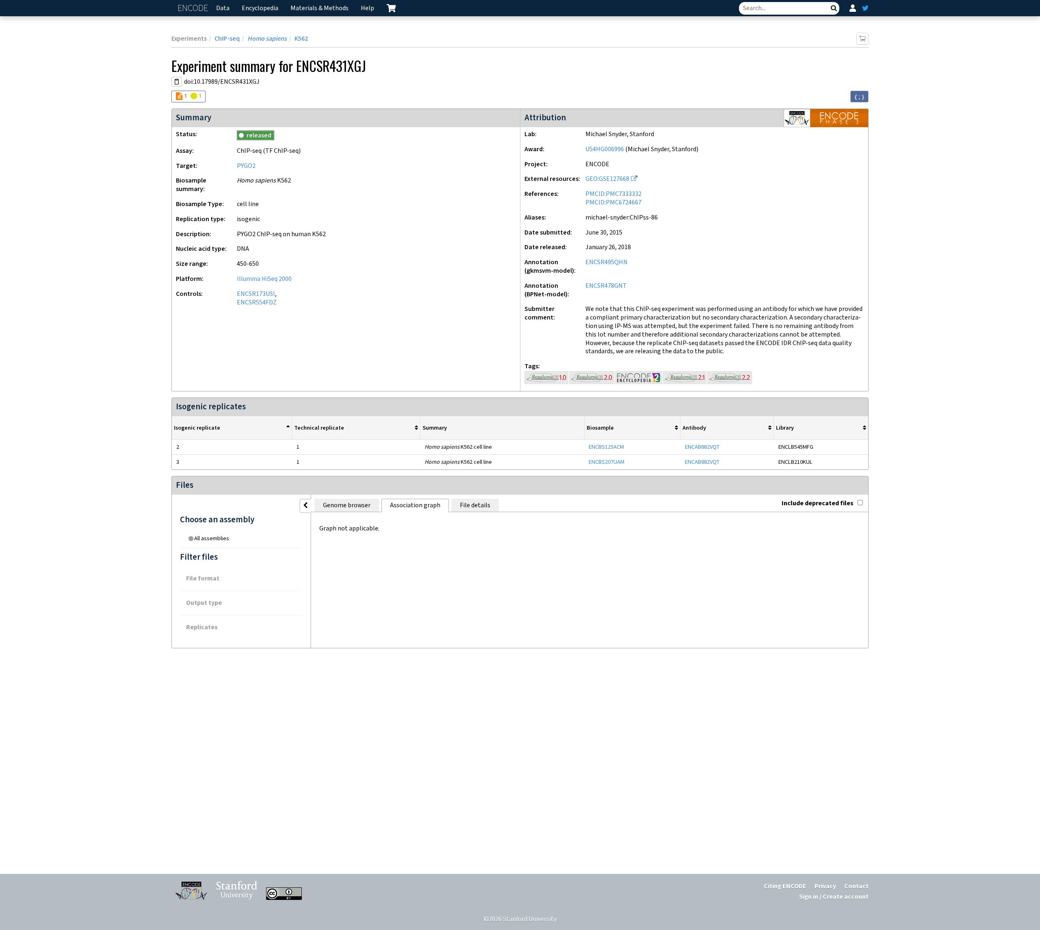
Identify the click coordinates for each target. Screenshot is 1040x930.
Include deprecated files (818, 503)
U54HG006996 (604, 149)
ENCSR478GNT (606, 286)
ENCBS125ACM (606, 447)
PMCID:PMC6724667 (613, 202)
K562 (301, 39)
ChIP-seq (227, 39)
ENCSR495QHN (606, 262)
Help (367, 8)
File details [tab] (475, 505)
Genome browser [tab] (346, 505)
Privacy (825, 886)
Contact (856, 886)
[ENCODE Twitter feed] (865, 8)
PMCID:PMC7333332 (613, 194)
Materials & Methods (319, 8)
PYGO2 (246, 166)
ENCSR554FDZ (257, 302)
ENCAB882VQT (702, 447)
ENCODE (194, 8)
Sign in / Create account (834, 897)
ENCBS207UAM (606, 462)
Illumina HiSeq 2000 (264, 279)
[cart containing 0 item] (391, 8)
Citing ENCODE (785, 886)
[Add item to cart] (862, 39)
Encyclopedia (260, 8)
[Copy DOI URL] (176, 82)
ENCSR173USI (256, 294)
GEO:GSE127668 (607, 179)
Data (223, 8)
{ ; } (859, 96)
